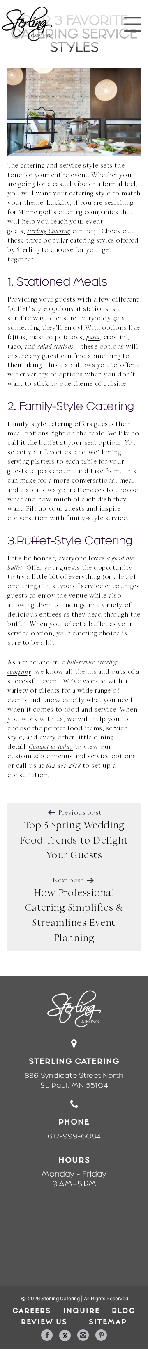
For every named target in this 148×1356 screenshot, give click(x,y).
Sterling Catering (48, 232)
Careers (31, 1310)
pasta (93, 338)
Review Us (44, 1321)
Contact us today (51, 747)
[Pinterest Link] (101, 1335)
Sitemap (108, 1321)
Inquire (81, 1310)
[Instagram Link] (83, 1335)
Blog (124, 1310)
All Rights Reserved (106, 1298)
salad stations (56, 347)
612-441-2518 (63, 766)
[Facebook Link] (47, 1335)
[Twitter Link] (65, 1335)
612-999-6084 (74, 1136)
